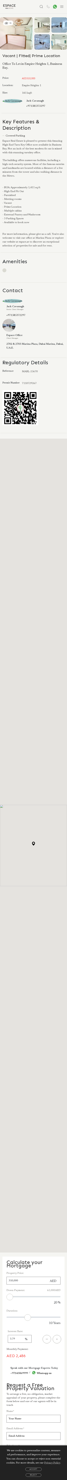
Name (10, 1411)
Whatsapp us (44, 1373)
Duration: (12, 1311)
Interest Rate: (15, 1331)
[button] (33, 843)
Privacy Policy (52, 1463)
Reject (33, 1475)
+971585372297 (35, 106)
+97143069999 (19, 1373)
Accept (33, 1469)
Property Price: (15, 1273)
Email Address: (15, 1428)
